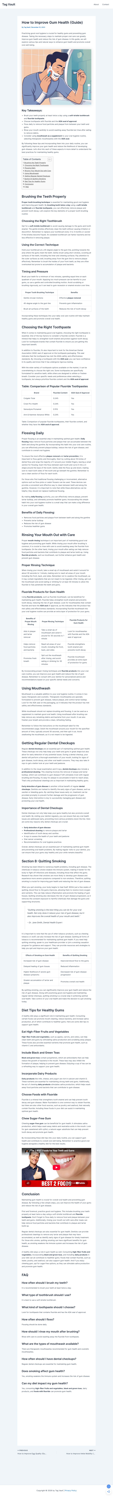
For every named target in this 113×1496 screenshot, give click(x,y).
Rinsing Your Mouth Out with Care (38, 171)
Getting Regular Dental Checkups (37, 176)
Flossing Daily (30, 168)
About (96, 4)
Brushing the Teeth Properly (35, 163)
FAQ (27, 187)
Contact (105, 4)
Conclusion (29, 184)
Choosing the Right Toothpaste (37, 165)
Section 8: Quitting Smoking (35, 179)
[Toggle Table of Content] (48, 159)
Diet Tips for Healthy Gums (35, 181)
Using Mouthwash (32, 173)
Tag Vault (8, 4)
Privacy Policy (71, 1490)
